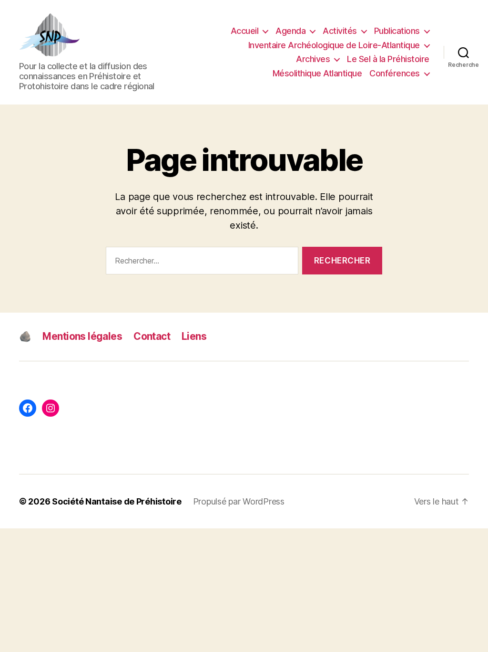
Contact (151, 336)
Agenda (290, 31)
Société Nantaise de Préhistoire (117, 501)
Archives (313, 59)
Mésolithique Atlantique (317, 73)
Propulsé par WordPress (239, 501)
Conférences (394, 73)
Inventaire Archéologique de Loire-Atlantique (334, 45)
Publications (397, 31)
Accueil (245, 31)
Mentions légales (82, 336)
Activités (340, 31)
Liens (194, 336)
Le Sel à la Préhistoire (388, 59)
